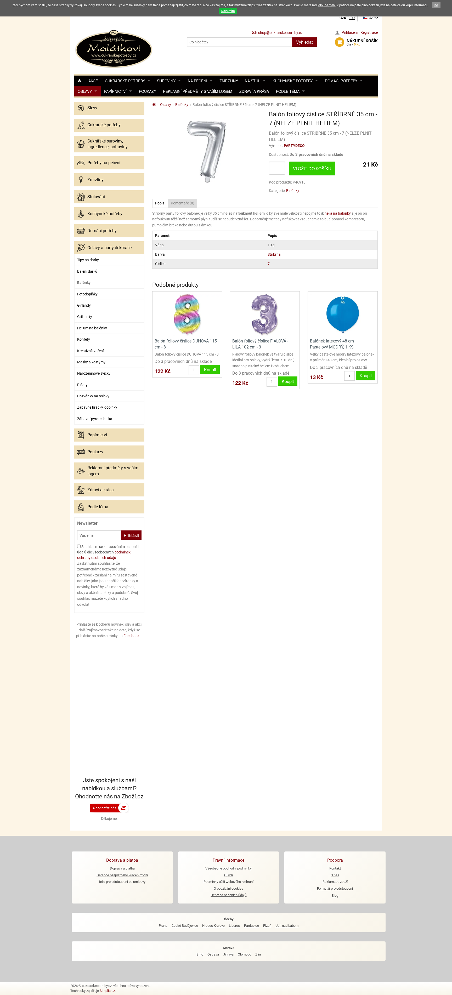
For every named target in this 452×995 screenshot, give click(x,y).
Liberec (234, 926)
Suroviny (166, 80)
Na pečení (197, 80)
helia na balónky (338, 213)
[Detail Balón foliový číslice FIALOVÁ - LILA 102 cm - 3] (264, 314)
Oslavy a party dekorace (109, 247)
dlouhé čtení (327, 5)
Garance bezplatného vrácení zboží (122, 875)
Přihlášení (350, 32)
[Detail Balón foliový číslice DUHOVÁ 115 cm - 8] (187, 314)
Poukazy (147, 91)
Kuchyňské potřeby (293, 80)
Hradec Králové (213, 926)
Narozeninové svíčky (93, 373)
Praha (163, 926)
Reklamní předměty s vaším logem (197, 91)
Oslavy (85, 91)
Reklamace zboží (335, 882)
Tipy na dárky (88, 260)
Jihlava (228, 954)
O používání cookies (228, 888)
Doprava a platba (122, 868)
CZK (343, 18)
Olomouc (244, 954)
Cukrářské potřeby (125, 80)
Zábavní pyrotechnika (94, 419)
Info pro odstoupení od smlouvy (122, 882)
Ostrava (213, 954)
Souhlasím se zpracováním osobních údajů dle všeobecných (108, 552)
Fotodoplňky (87, 294)
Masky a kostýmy (91, 362)
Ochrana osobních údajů (228, 895)
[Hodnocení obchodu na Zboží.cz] (109, 807)
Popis (159, 203)
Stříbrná (274, 254)
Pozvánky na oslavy (93, 396)
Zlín (258, 954)
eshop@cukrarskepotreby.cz (279, 33)
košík (362, 42)
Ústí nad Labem (286, 926)
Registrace (369, 32)
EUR (352, 18)
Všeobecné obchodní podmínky (228, 868)
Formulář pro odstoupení (335, 888)
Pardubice (251, 926)
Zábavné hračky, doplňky (97, 407)
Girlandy (84, 305)
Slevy (92, 107)
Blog (335, 895)
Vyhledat (304, 42)
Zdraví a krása (254, 91)
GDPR (228, 875)
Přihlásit (131, 535)
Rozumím (228, 11)
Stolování (96, 196)
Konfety (83, 339)
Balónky (84, 283)
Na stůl (252, 80)
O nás (335, 875)
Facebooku (132, 636)
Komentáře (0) (182, 203)
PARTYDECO (294, 146)
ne (436, 5)
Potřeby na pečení (103, 162)
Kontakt (335, 868)
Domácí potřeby (341, 80)
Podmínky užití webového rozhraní (228, 882)
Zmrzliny (228, 80)
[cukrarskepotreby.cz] (114, 48)
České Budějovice (185, 926)
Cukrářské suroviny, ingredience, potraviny (107, 144)
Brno (199, 954)
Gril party (84, 316)
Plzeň (267, 926)
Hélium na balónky (92, 328)
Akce (93, 80)
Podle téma (288, 91)
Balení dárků (87, 271)
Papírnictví (115, 91)
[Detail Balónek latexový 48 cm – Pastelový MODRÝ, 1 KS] (342, 314)
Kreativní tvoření (90, 351)
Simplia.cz (107, 991)
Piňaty (82, 385)
